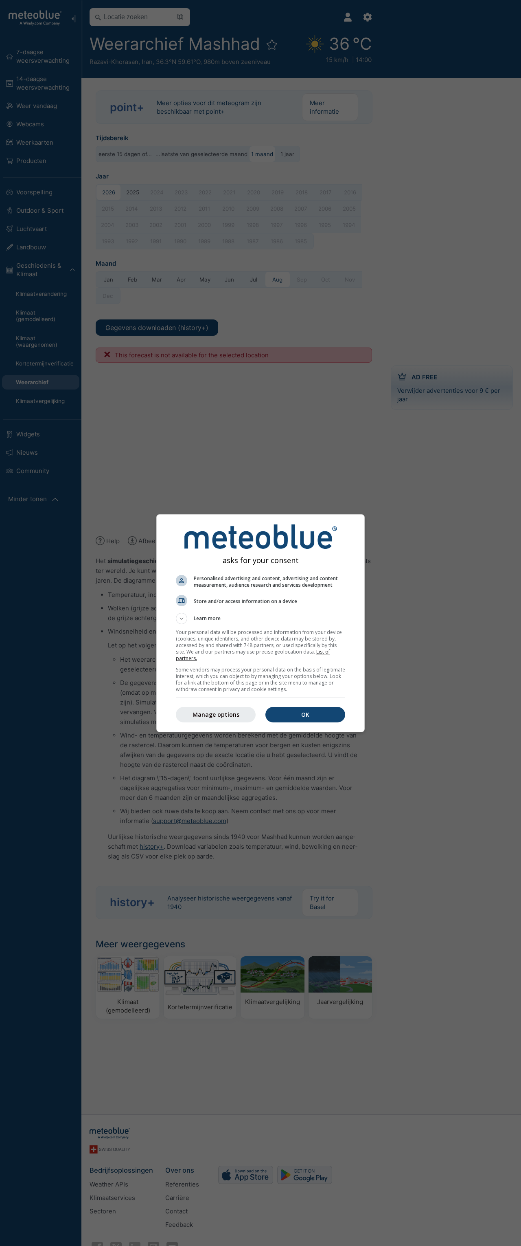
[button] (260, 618)
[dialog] (260, 623)
